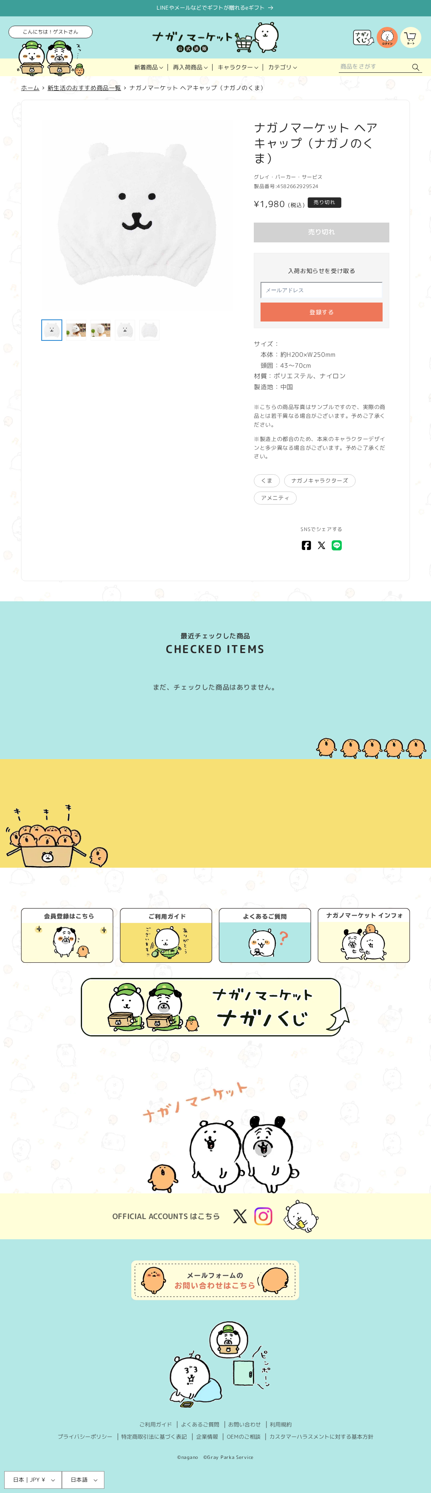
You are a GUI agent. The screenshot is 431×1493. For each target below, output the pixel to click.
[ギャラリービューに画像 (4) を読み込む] (125, 330)
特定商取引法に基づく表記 (154, 1436)
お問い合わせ (244, 1424)
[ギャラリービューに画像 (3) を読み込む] (100, 330)
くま (266, 480)
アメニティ (275, 498)
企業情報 (207, 1436)
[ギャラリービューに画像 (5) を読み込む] (149, 330)
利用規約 (281, 1424)
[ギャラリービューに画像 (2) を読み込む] (76, 330)
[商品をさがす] (416, 67)
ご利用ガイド (155, 1424)
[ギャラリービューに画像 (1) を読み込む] (52, 330)
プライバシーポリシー (85, 1436)
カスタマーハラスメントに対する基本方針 (321, 1436)
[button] (148, 67)
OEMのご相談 (244, 1436)
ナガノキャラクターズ (320, 480)
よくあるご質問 (200, 1424)
